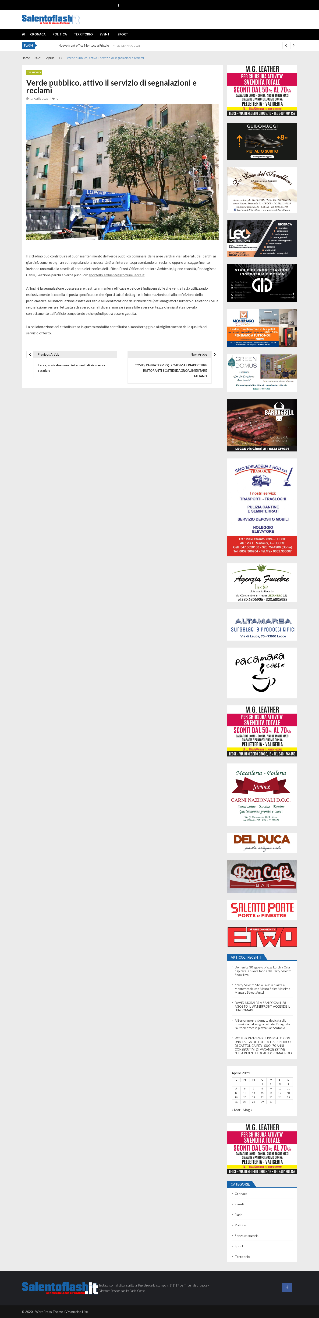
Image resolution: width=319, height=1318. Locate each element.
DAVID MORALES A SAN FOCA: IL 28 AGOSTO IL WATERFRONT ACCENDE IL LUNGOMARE (262, 1006)
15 (262, 1093)
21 (253, 1097)
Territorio (83, 34)
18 (288, 1093)
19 (236, 1097)
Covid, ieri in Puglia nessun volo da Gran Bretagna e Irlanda (98, 48)
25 (288, 1097)
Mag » (247, 1110)
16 (270, 1093)
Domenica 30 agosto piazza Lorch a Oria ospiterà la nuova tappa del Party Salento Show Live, (263, 971)
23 (270, 1097)
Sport (122, 34)
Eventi (105, 34)
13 (244, 1093)
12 (236, 1093)
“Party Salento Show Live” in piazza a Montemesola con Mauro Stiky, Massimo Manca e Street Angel (262, 988)
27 (244, 1101)
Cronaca (38, 34)
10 (279, 1088)
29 (262, 1101)
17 (279, 1093)
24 (279, 1097)
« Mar (236, 1110)
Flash (238, 1215)
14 (253, 1093)
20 (244, 1097)
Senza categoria (247, 1236)
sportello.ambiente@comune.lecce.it (117, 275)
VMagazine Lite (76, 1312)
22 (262, 1097)
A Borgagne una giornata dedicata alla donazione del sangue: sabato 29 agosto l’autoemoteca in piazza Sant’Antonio (262, 1024)
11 (288, 1088)
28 (253, 1101)
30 (270, 1101)
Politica (60, 34)
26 (236, 1101)
